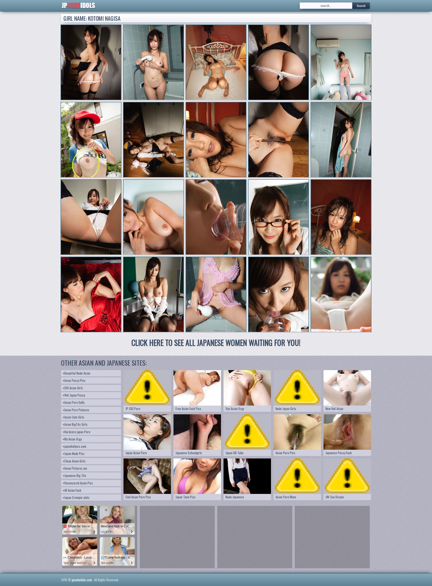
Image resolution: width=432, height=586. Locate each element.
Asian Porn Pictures (76, 409)
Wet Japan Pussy (74, 395)
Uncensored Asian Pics (78, 482)
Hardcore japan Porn (77, 431)
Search (361, 5)
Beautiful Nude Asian (77, 373)
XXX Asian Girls (73, 387)
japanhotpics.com (75, 446)
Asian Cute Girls (74, 417)
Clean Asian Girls (75, 460)
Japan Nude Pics (74, 453)
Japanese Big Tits (75, 475)
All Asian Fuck (72, 490)
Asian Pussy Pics (75, 380)
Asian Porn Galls (74, 402)
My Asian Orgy (73, 439)
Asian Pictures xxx (75, 468)
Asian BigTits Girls (76, 424)
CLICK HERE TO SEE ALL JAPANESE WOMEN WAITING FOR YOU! (216, 342)
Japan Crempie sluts (77, 497)
